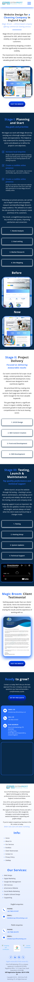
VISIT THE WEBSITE (17, 104)
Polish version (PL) (23, 961)
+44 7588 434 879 (13, 932)
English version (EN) (11, 961)
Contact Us (9, 854)
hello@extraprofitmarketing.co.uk (17, 712)
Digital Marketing (9, 878)
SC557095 (11, 729)
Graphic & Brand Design (12, 894)
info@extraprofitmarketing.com (16, 939)
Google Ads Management (12, 882)
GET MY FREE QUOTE (17, 698)
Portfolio (8, 848)
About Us (8, 841)
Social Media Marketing (12, 891)
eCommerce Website (11, 888)
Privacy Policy (10, 857)
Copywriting (8, 898)
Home (7, 838)
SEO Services (8, 885)
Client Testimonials (11, 851)
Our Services (9, 844)
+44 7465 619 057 (13, 720)
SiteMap (8, 860)
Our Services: (17, 870)
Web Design (8, 875)
